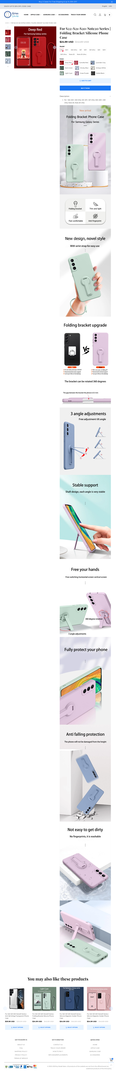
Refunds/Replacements (58, 1055)
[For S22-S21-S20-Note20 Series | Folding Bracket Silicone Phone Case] (35, 47)
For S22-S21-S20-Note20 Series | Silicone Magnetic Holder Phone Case (70, 1016)
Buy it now (85, 88)
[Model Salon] (11, 14)
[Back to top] (111, 1065)
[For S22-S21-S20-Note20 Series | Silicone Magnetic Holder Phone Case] (72, 999)
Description (64, 96)
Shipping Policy (21, 1051)
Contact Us (58, 1044)
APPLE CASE (35, 14)
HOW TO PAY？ (58, 1051)
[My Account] (100, 15)
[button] (16, 47)
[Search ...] (95, 15)
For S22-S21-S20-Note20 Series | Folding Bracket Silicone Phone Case (43, 1016)
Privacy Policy (21, 1055)
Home (26, 14)
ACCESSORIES (63, 14)
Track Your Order (78, 14)
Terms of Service (21, 1058)
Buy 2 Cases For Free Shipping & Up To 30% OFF (58, 2)
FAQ (21, 1048)
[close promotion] (112, 1)
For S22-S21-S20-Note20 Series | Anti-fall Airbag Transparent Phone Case (17, 1016)
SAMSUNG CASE (49, 14)
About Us (21, 1044)
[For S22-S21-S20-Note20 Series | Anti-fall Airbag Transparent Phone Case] (17, 999)
